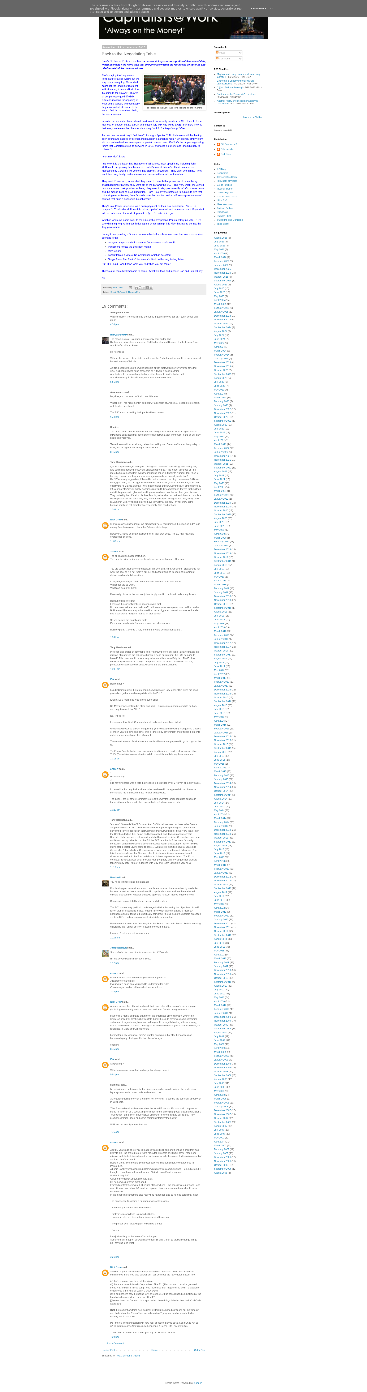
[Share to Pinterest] (151, 288)
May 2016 (219, 717)
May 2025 (219, 296)
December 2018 (222, 596)
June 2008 (219, 1087)
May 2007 (219, 1137)
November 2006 (222, 1161)
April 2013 (219, 861)
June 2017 (219, 666)
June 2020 (219, 526)
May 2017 (219, 670)
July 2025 (219, 288)
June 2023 (219, 386)
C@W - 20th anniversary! (230, 87)
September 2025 (222, 280)
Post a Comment (115, 1343)
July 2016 (219, 709)
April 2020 (219, 534)
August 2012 (220, 892)
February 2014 (221, 822)
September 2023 (222, 374)
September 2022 (222, 421)
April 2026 (219, 253)
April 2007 (219, 1141)
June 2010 (219, 993)
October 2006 (221, 1165)
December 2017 (222, 643)
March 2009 (220, 1052)
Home (154, 1350)
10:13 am (115, 758)
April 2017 (219, 674)
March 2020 (220, 537)
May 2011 (219, 950)
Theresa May (134, 292)
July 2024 (219, 335)
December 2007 (222, 1110)
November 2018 (222, 600)
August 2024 (220, 331)
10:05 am (115, 669)
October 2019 (221, 557)
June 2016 (219, 713)
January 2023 (221, 405)
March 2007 (220, 1145)
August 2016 (220, 705)
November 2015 (222, 740)
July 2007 (219, 1130)
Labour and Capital (227, 196)
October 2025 (221, 276)
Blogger (197, 1383)
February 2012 (221, 915)
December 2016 (222, 689)
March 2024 (220, 350)
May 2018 (219, 623)
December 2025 (222, 269)
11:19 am (115, 867)
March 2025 (220, 304)
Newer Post (109, 1350)
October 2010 (221, 978)
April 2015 (219, 767)
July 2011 (219, 943)
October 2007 (221, 1118)
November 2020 (222, 506)
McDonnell (122, 292)
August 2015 (220, 752)
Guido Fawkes (224, 185)
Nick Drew (116, 519)
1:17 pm (114, 963)
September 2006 (222, 1169)
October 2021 (221, 464)
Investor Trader (225, 188)
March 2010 (220, 1005)
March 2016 (220, 725)
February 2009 (221, 1056)
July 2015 (219, 756)
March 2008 (220, 1098)
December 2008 (222, 1063)
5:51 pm (114, 382)
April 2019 (219, 580)
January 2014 (221, 826)
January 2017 (221, 686)
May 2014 (219, 810)
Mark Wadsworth (225, 204)
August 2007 (220, 1126)
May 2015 (219, 763)
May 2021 (219, 483)
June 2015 (219, 759)
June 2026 (219, 245)
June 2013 (219, 853)
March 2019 (220, 584)
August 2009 (220, 1032)
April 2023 (219, 393)
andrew (114, 551)
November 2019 (222, 553)
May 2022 (219, 436)
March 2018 (220, 631)
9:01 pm (114, 1074)
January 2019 (221, 592)
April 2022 (219, 440)
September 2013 (222, 841)
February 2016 (221, 728)
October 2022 (221, 417)
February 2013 (221, 869)
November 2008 (222, 1067)
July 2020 (219, 522)
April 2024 (219, 347)
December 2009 (222, 1017)
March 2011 (220, 958)
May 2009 (219, 1044)
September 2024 (222, 327)
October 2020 (221, 510)
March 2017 (220, 678)
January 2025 (221, 311)
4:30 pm (114, 324)
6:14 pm (114, 417)
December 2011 (222, 923)
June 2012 (219, 900)
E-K (112, 679)
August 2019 (220, 565)
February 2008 (221, 1102)
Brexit (113, 292)
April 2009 (219, 1048)
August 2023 (220, 378)
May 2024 (219, 343)
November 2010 (222, 974)
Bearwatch (222, 173)
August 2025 (220, 284)
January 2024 (221, 358)
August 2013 (220, 845)
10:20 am (115, 810)
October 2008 (221, 1071)
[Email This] (136, 288)
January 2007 (221, 1153)
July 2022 (219, 428)
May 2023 (219, 389)
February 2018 (221, 635)
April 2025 (219, 300)
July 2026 (219, 241)
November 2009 (222, 1020)
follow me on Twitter (251, 117)
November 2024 (222, 319)
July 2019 (219, 569)
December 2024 (222, 315)
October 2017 (221, 650)
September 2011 (222, 935)
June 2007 (219, 1134)
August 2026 (220, 238)
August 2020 (220, 518)
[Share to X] (144, 288)
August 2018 (220, 611)
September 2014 (222, 795)
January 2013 (221, 873)
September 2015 (222, 748)
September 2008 (222, 1075)
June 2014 (219, 806)
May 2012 (219, 904)
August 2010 (220, 985)
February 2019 (221, 588)
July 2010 (219, 989)
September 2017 (222, 654)
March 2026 (220, 257)
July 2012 (219, 896)
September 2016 (222, 701)
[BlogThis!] (140, 288)
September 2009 (222, 1028)
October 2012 (221, 884)
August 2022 (220, 425)
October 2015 (221, 744)
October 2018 (221, 604)
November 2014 (222, 787)
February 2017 (221, 682)
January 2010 (221, 1013)
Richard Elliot (224, 216)
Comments (224, 58)
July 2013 (219, 849)
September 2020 (222, 514)
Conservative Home (227, 177)
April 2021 (219, 487)
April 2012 (219, 908)
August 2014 (220, 798)
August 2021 (220, 471)
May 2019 (219, 576)
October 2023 (221, 370)
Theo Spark (223, 224)
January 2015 (221, 779)
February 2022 (221, 448)
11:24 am (115, 937)
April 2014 (219, 814)
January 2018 (221, 639)
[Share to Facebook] (147, 288)
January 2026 (221, 265)
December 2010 (222, 970)
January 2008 (221, 1106)
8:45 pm (114, 452)
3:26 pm (114, 1257)
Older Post (199, 1350)
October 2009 (221, 1024)
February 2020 (221, 541)
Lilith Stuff (222, 200)
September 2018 (222, 608)
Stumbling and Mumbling (230, 220)
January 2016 (221, 732)
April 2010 (219, 1001)
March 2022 (220, 444)
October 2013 (221, 837)
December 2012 (222, 876)
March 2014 (220, 818)
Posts (221, 52)
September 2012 (222, 888)
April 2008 (219, 1095)
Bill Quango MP (118, 334)
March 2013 (220, 865)
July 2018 (219, 615)
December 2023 (222, 362)
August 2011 (220, 939)
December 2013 (222, 830)
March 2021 (220, 491)
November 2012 (222, 880)
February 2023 (221, 401)
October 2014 (221, 791)
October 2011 (221, 931)
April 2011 (219, 954)
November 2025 (222, 272)
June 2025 (219, 292)
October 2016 (221, 697)
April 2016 (219, 720)
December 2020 (222, 503)
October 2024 (221, 323)
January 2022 (221, 452)
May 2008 (219, 1091)
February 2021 (221, 495)
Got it (274, 8)
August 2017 (220, 658)
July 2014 (219, 802)
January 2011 (221, 966)
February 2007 (221, 1149)
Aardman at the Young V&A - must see (236, 94)
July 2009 (219, 1036)
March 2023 (220, 397)
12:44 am (115, 637)
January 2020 (221, 545)
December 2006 (222, 1157)
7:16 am (114, 1132)
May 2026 (219, 249)
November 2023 (222, 366)
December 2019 (222, 549)
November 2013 (222, 834)
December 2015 (222, 736)
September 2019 (222, 561)
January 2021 (221, 498)
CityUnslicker (228, 149)
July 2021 (219, 475)
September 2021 (222, 467)
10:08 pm (115, 509)
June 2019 (219, 573)
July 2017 (219, 662)
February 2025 (221, 308)
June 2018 (219, 619)
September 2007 (222, 1122)
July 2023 (219, 382)
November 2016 (222, 693)
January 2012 (221, 919)
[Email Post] (130, 287)
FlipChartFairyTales (227, 181)
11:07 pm (115, 541)
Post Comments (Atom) (128, 1355)
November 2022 (222, 413)
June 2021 (219, 479)
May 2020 (219, 530)
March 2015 (220, 771)
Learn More (258, 8)
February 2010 (221, 1009)
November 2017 (222, 647)
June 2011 (219, 947)
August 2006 (220, 1173)
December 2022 (222, 409)
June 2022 (219, 432)
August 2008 (220, 1079)
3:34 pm (114, 991)
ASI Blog (221, 169)
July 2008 (219, 1083)
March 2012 (220, 912)
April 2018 (219, 627)
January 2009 (221, 1059)
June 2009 (219, 1040)
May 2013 (219, 857)
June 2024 (219, 339)
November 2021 (222, 460)
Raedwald (115, 877)
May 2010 (219, 997)
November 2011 (222, 927)
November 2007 (222, 1114)
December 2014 (222, 783)
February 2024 (221, 354)
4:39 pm (114, 1337)
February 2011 (221, 962)
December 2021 (222, 456)
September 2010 (222, 982)
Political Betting (225, 208)
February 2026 (221, 261)
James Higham (118, 947)
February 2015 (221, 775)
